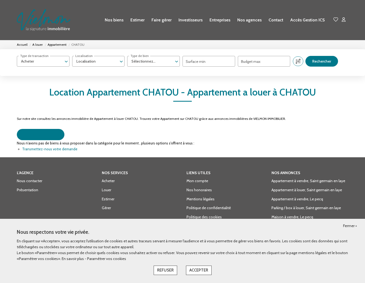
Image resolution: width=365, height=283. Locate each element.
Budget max (251, 61)
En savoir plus (73, 258)
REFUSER (165, 270)
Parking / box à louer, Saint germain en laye (306, 207)
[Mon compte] (343, 20)
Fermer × (350, 225)
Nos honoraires (199, 190)
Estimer (137, 19)
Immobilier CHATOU (40, 134)
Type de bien (139, 56)
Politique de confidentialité (209, 207)
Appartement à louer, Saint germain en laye (306, 190)
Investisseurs (190, 19)
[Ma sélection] (335, 20)
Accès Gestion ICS (307, 19)
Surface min (195, 61)
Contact (276, 19)
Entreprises (219, 19)
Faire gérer (162, 19)
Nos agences (249, 19)
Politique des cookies (204, 217)
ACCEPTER (198, 270)
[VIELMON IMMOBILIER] (43, 20)
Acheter (108, 180)
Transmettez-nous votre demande (49, 149)
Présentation (27, 190)
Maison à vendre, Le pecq (292, 217)
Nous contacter (29, 180)
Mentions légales (201, 199)
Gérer (106, 207)
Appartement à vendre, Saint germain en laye (308, 180)
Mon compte (197, 180)
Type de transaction (34, 56)
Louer (106, 190)
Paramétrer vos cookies (106, 258)
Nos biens (114, 19)
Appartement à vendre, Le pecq (297, 199)
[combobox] (43, 61)
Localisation (84, 56)
